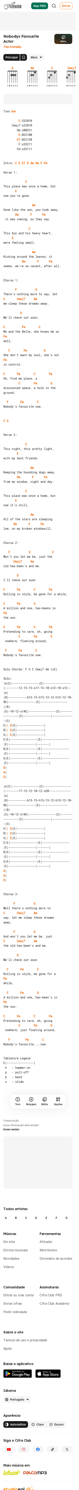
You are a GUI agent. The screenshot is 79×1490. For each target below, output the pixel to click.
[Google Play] (17, 1406)
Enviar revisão (11, 1162)
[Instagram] (23, 1482)
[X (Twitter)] (66, 1482)
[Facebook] (38, 1482)
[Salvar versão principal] (23, 57)
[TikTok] (52, 1482)
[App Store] (48, 1406)
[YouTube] (9, 1482)
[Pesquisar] (54, 6)
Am (13, 111)
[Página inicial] (12, 6)
